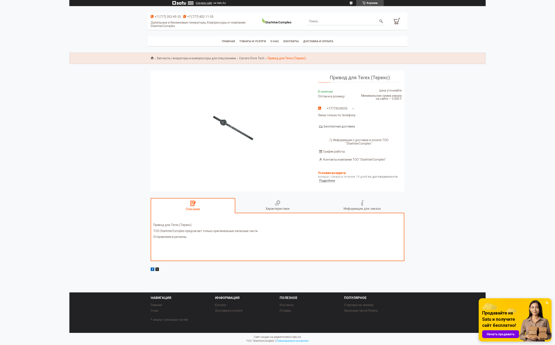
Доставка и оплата (318, 41)
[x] (157, 270)
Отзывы (285, 310)
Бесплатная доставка (339, 126)
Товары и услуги (252, 41)
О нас (274, 41)
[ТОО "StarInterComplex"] (277, 21)
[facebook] (152, 270)
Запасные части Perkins (361, 310)
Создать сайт (204, 3)
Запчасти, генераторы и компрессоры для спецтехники (196, 58)
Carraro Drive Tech (251, 58)
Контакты (291, 41)
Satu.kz (296, 337)
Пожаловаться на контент (293, 340)
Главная (228, 41)
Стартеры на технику (359, 305)
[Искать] (381, 21)
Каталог (221, 305)
